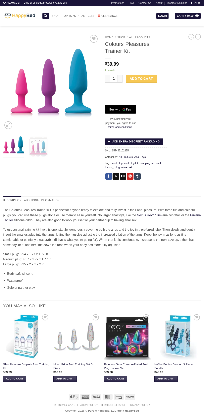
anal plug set (147, 163)
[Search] (45, 16)
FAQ (131, 2)
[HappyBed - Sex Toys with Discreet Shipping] (19, 16)
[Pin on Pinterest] (130, 176)
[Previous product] (198, 37)
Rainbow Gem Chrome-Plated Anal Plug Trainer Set (126, 366)
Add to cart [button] (14, 378)
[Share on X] (116, 176)
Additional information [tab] (42, 200)
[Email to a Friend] (123, 176)
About (159, 2)
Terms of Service (113, 405)
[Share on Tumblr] (137, 176)
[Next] (92, 82)
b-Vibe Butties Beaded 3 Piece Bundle (173, 366)
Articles (88, 15)
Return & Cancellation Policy (76, 405)
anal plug (117, 163)
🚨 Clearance (107, 15)
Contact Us (144, 2)
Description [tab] (12, 200)
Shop (55, 15)
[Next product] (191, 37)
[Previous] (10, 82)
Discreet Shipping (177, 2)
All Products (139, 37)
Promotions (117, 2)
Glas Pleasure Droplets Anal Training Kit (26, 366)
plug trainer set (123, 167)
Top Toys (69, 15)
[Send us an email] (199, 3)
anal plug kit (131, 163)
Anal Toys (140, 156)
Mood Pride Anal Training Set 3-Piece (73, 366)
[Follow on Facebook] (191, 3)
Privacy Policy (139, 405)
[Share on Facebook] (108, 176)
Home (109, 37)
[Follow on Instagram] (195, 3)
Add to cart (141, 78)
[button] (162, 16)
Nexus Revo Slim (149, 215)
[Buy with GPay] (120, 109)
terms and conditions (120, 126)
